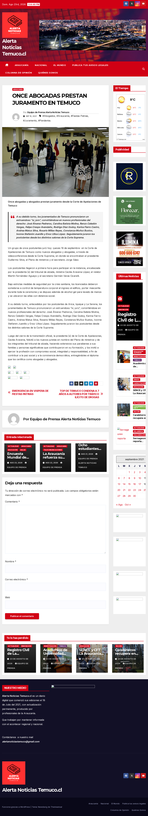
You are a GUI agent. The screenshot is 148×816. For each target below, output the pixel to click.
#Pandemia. (44, 120)
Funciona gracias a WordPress (16, 807)
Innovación (123, 309)
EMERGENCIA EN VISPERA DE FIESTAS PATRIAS (30, 392)
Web (7, 597)
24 (139, 490)
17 (140, 484)
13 (119, 484)
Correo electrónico (16, 579)
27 (119, 495)
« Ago (119, 504)
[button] (143, 69)
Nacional (41, 65)
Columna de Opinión (18, 72)
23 (134, 490)
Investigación (140, 356)
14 (124, 484)
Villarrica (138, 431)
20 (119, 490)
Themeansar (56, 807)
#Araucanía (63, 115)
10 (140, 478)
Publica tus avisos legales (90, 65)
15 (129, 484)
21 (124, 490)
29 (129, 495)
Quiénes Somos (48, 72)
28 (124, 495)
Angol (136, 379)
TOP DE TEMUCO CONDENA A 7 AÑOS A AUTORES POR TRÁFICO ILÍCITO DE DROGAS (79, 394)
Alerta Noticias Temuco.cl (14, 47)
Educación (12, 450)
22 (129, 490)
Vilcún (137, 411)
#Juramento (30, 120)
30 (134, 495)
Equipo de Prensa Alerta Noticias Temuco (48, 112)
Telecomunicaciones (53, 450)
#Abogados (48, 115)
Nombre (10, 561)
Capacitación (140, 383)
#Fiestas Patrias (79, 115)
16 (134, 484)
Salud (23, 450)
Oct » (128, 504)
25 (145, 490)
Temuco (137, 360)
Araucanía (22, 65)
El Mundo (59, 65)
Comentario (12, 501)
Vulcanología (140, 435)
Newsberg (42, 807)
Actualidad (13, 446)
